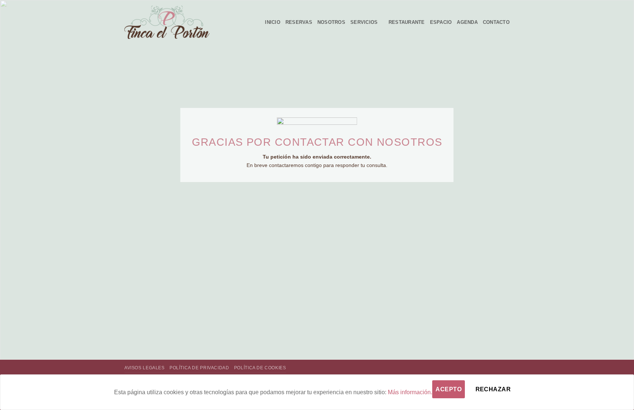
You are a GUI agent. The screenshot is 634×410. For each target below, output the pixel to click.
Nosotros (331, 22)
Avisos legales (144, 367)
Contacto (496, 22)
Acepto (449, 389)
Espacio (441, 22)
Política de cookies (260, 367)
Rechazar (493, 389)
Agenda (467, 22)
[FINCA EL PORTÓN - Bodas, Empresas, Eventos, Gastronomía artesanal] (166, 22)
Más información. (410, 392)
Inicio (272, 22)
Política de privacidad (199, 367)
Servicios (364, 22)
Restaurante (407, 22)
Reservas (298, 22)
